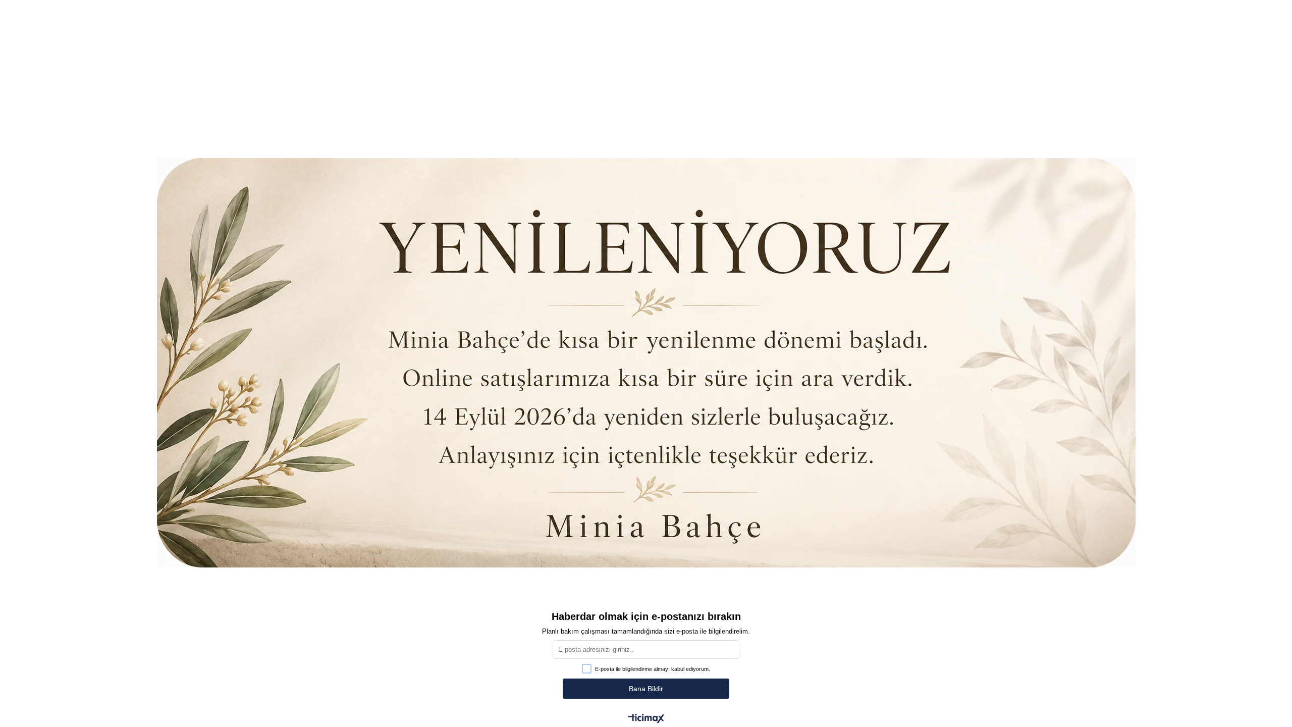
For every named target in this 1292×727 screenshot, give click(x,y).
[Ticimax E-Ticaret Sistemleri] (646, 719)
